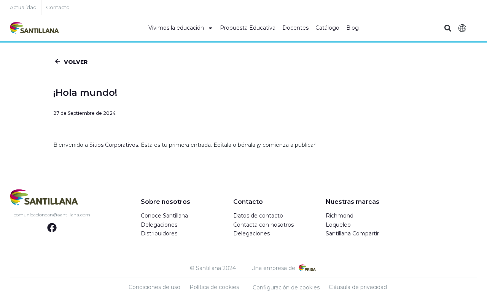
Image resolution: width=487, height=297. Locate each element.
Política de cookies (214, 287)
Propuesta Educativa (247, 27)
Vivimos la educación (176, 27)
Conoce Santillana (164, 215)
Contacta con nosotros (263, 224)
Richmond (339, 215)
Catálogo (327, 27)
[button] (447, 28)
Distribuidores (159, 233)
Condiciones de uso (154, 287)
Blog (352, 27)
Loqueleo (338, 224)
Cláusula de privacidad (358, 287)
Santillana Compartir (352, 233)
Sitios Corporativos (113, 144)
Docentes (295, 27)
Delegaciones (159, 224)
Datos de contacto (258, 215)
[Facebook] (52, 227)
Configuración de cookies (286, 287)
